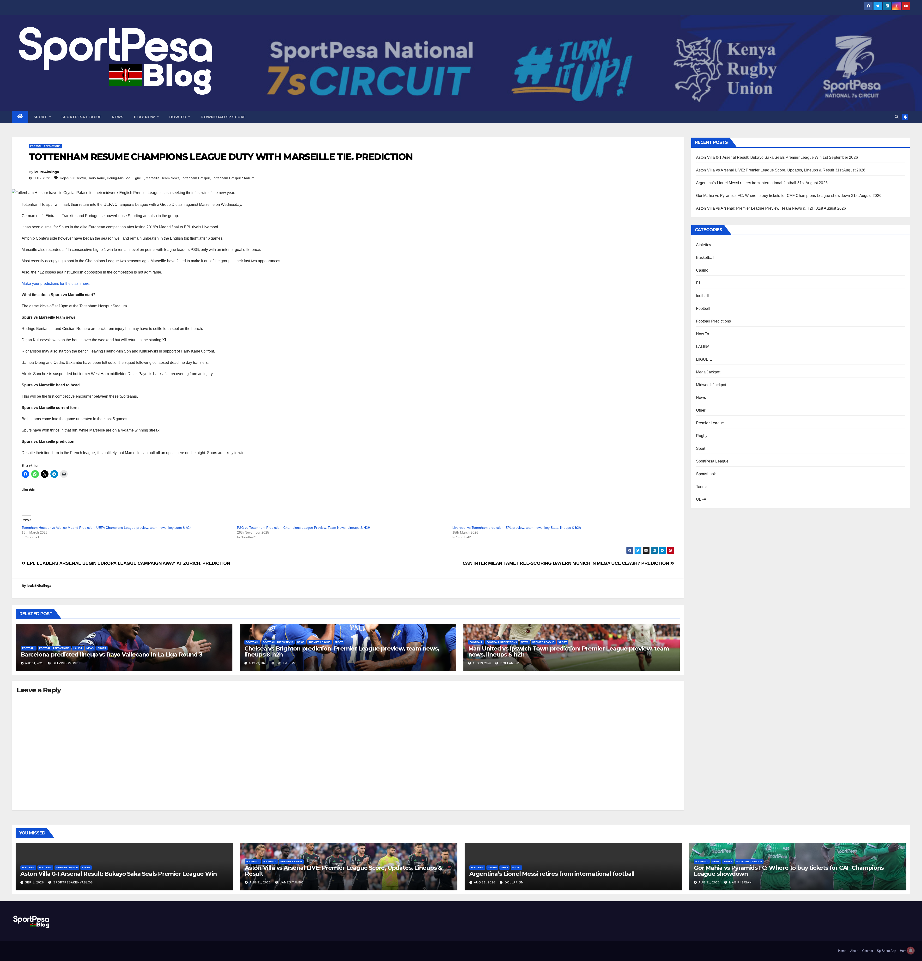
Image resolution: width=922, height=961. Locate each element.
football (702, 296)
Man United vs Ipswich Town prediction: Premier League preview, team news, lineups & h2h (568, 651)
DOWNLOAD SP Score (223, 117)
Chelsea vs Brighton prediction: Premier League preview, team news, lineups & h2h (341, 651)
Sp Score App (886, 951)
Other (701, 410)
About (854, 951)
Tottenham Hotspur (195, 178)
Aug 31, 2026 (260, 882)
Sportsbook (706, 474)
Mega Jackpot (708, 372)
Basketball (705, 257)
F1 (698, 283)
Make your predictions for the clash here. (56, 283)
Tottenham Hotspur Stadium (233, 178)
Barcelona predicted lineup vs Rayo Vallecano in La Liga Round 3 (111, 654)
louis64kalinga (46, 172)
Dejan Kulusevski (73, 178)
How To (178, 117)
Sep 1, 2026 (34, 882)
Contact (867, 951)
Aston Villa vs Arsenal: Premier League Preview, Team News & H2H (755, 208)
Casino (702, 270)
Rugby (702, 436)
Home (842, 951)
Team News (170, 178)
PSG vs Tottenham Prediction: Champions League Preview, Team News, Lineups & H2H (303, 527)
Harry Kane (96, 178)
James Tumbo (291, 882)
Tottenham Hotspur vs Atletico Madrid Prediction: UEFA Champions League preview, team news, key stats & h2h (107, 527)
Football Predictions (45, 146)
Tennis (702, 487)
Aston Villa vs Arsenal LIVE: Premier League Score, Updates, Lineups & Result (765, 170)
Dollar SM (286, 663)
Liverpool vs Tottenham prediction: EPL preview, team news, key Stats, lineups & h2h (516, 527)
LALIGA (77, 648)
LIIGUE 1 (704, 359)
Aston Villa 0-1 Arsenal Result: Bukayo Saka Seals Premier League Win (759, 157)
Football (28, 648)
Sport (41, 117)
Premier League (319, 642)
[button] (896, 117)
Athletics (703, 245)
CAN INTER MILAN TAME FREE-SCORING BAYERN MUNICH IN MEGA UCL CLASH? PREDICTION (566, 563)
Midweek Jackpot (711, 385)
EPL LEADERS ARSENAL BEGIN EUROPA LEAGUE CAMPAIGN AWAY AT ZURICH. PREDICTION (128, 563)
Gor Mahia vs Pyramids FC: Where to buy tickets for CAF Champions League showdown (773, 196)
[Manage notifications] (911, 950)
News (117, 117)
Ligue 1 (138, 178)
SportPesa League (81, 117)
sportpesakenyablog (72, 882)
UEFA (701, 499)
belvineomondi (66, 663)
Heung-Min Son (119, 178)
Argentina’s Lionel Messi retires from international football (746, 183)
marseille (152, 178)
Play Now (145, 117)
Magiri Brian (740, 882)
